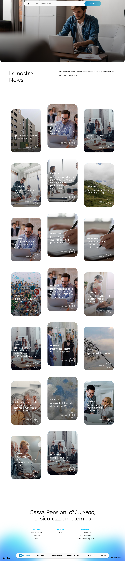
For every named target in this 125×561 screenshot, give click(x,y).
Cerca (93, 4)
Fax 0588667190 (85, 536)
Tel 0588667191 (85, 532)
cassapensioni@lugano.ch (85, 539)
